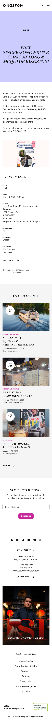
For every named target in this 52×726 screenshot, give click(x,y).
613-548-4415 (26, 567)
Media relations (26, 661)
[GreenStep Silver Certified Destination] (40, 707)
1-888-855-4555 (26, 564)
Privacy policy (26, 681)
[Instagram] (17, 540)
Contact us (26, 671)
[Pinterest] (39, 540)
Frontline (26, 691)
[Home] (13, 5)
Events (26, 30)
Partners (26, 676)
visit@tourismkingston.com (26, 570)
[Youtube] (28, 540)
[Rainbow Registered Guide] (14, 707)
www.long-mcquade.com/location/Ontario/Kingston (22, 220)
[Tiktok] (23, 540)
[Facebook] (12, 540)
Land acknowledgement (26, 686)
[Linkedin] (34, 540)
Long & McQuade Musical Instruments (21, 271)
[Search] (42, 5)
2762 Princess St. (11, 212)
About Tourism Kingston (26, 666)
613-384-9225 (9, 215)
